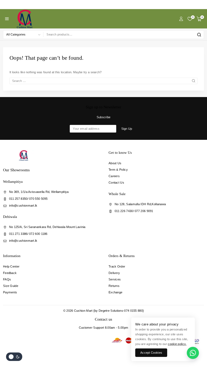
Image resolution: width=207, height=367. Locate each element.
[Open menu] (7, 18)
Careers (114, 176)
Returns (114, 286)
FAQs (7, 279)
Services (115, 279)
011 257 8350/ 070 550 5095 (28, 198)
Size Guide (10, 286)
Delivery (114, 273)
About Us (115, 163)
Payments (10, 292)
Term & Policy (118, 169)
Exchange (115, 292)
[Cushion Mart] (24, 18)
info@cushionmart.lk (23, 205)
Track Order (117, 266)
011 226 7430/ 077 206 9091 (134, 211)
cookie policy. (177, 344)
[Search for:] (103, 81)
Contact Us (116, 182)
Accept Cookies (151, 352)
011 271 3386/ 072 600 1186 (28, 233)
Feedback (10, 273)
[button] (193, 353)
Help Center (11, 266)
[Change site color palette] (14, 356)
